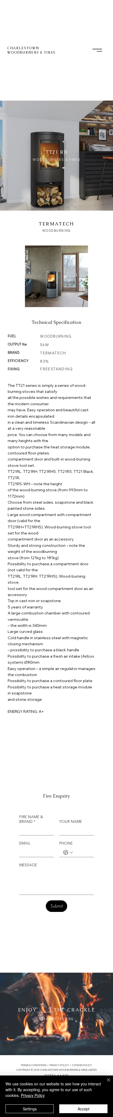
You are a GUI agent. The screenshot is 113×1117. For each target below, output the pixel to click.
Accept (83, 1109)
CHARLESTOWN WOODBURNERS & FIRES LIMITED (68, 1070)
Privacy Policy (33, 1095)
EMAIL (24, 843)
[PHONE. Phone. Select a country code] (68, 852)
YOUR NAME (70, 821)
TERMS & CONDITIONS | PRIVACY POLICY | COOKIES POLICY (56, 1065)
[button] (97, 50)
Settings (30, 1109)
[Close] (105, 1083)
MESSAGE (28, 865)
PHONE (66, 843)
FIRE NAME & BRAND (31, 819)
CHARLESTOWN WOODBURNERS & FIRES (31, 50)
